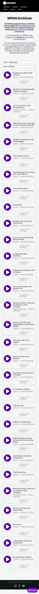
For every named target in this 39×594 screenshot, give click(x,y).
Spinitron (21, 37)
